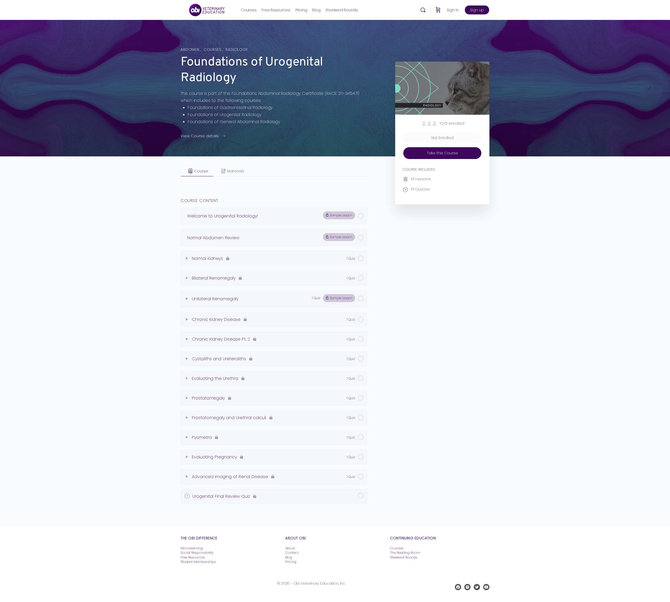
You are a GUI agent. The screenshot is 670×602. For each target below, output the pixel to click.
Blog (288, 557)
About (290, 548)
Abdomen (190, 49)
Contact (291, 552)
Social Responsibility (197, 552)
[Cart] (438, 10)
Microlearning (192, 548)
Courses (213, 49)
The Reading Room (405, 552)
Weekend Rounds (403, 557)
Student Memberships (198, 561)
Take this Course (442, 153)
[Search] (423, 10)
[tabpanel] (274, 181)
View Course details (200, 136)
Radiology (237, 49)
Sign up (477, 10)
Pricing (290, 561)
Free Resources (193, 557)
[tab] (197, 171)
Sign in (453, 10)
